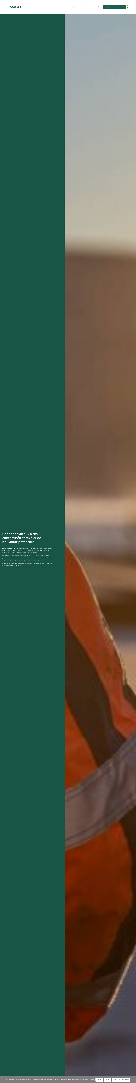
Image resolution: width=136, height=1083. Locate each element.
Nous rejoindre (108, 7)
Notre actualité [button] (96, 7)
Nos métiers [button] (64, 7)
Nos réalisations (73, 7)
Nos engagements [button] (85, 7)
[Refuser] (134, 1080)
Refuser (108, 1079)
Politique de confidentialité (121, 1079)
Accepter (99, 1079)
